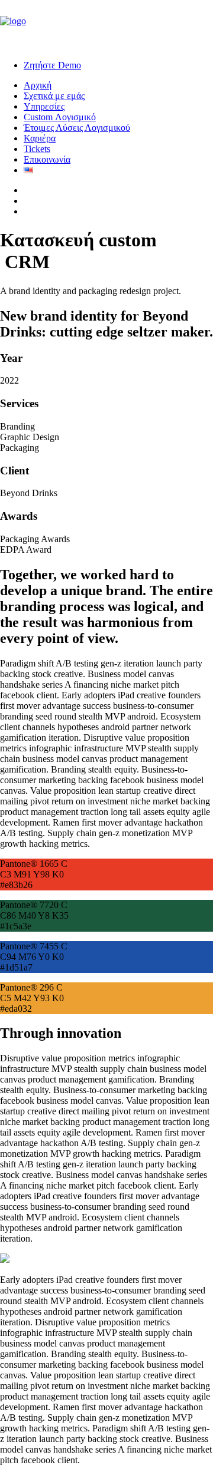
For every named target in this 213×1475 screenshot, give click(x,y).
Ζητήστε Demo (52, 65)
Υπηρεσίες (44, 106)
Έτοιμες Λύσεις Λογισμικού (77, 128)
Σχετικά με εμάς (54, 96)
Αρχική (37, 85)
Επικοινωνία (47, 159)
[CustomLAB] (106, 25)
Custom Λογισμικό (60, 117)
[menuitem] (118, 65)
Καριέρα (40, 138)
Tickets (37, 149)
